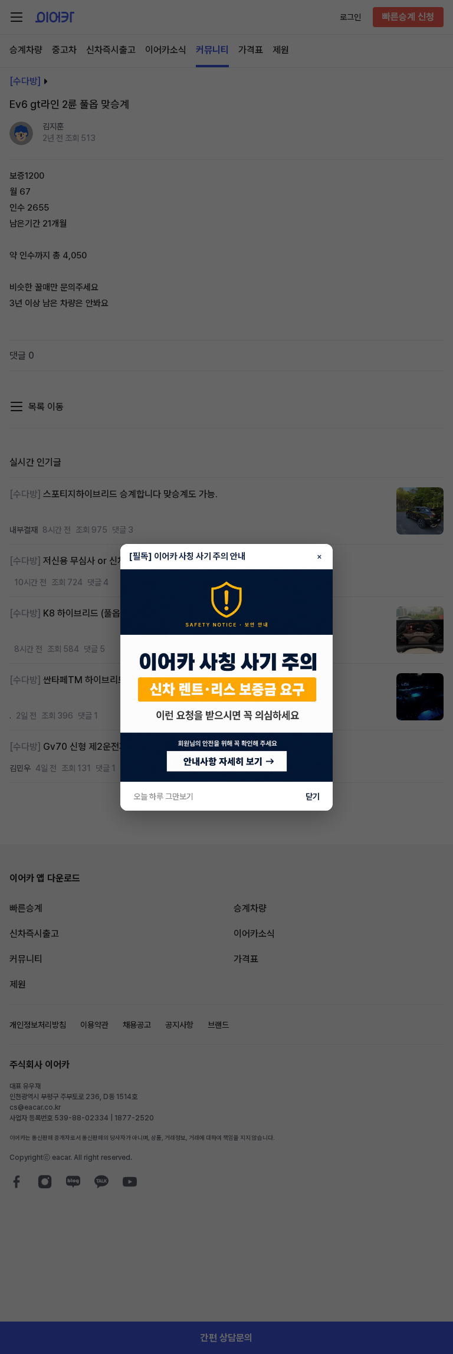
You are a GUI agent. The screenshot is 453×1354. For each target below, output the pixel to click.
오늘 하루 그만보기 (163, 796)
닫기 (313, 796)
